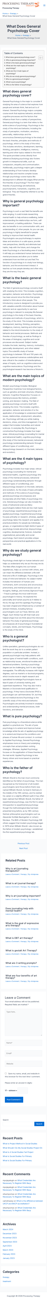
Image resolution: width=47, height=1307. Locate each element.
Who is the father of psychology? (19, 85)
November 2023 (10, 1238)
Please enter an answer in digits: (18, 1083)
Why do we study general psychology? (21, 76)
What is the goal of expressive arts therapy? (22, 924)
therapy (24, 874)
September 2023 (10, 1242)
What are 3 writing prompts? (21, 963)
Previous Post (23, 843)
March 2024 (8, 1229)
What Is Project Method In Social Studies (20, 1144)
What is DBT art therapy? (19, 938)
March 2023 (8, 1250)
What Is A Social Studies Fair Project (18, 1152)
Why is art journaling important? (23, 895)
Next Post (23, 848)
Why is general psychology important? (21, 60)
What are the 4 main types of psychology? (17, 72)
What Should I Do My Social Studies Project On (22, 1148)
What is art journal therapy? (21, 883)
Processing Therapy (11, 8)
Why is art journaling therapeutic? (17, 869)
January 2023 (9, 1258)
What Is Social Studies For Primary (17, 1156)
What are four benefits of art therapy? (21, 976)
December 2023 (9, 1233)
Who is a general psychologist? (18, 79)
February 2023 (9, 1254)
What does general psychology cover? (20, 57)
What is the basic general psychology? (21, 63)
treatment (7, 1281)
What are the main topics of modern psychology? (20, 67)
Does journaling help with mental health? (19, 909)
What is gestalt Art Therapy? (21, 950)
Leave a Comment (12, 874)
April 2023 (7, 1246)
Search (6, 1120)
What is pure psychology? (16, 82)
